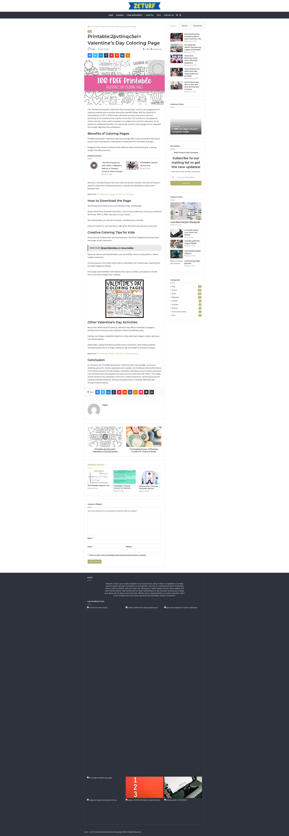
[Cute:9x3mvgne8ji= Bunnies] (176, 264)
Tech (159, 15)
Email (90, 547)
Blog (96, 26)
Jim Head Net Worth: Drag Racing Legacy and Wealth (192, 47)
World (174, 294)
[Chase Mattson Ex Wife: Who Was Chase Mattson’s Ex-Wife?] (176, 72)
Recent (185, 26)
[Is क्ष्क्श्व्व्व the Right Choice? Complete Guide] (183, 691)
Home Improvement (135, 15)
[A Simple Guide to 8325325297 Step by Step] (144, 787)
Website (129, 547)
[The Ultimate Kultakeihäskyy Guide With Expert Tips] (106, 787)
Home (111, 15)
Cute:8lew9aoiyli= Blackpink (185, 222)
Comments (197, 26)
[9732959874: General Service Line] (132, 165)
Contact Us (169, 15)
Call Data (175, 304)
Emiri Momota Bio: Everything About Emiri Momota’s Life (192, 36)
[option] (185, 122)
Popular (173, 26)
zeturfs (174, 290)
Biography (175, 297)
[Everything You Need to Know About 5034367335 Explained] (144, 809)
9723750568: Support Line (98, 485)
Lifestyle (149, 15)
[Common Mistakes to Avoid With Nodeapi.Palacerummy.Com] (144, 617)
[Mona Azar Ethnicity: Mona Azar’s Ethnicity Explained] (176, 59)
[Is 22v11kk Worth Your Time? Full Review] (176, 233)
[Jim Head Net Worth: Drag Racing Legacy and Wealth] (176, 48)
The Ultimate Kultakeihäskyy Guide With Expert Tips (185, 129)
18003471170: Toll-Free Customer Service (148, 487)
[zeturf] (144, 5)
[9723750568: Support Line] (99, 476)
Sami (93, 49)
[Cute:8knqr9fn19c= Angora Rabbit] (176, 244)
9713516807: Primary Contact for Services (122, 487)
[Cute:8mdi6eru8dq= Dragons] (176, 254)
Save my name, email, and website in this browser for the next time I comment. (118, 555)
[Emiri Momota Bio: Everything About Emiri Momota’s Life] (176, 37)
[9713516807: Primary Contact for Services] (124, 477)
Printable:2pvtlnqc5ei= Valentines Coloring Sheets (117, 353)
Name (90, 538)
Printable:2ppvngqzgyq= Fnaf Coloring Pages (115, 194)
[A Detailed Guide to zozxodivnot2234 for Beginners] (106, 809)
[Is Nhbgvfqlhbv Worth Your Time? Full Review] (183, 787)
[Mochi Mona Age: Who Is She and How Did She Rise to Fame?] (176, 85)
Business (120, 15)
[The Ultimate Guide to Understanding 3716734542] (183, 809)
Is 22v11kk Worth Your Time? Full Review (191, 232)
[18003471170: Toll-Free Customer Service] (150, 477)
